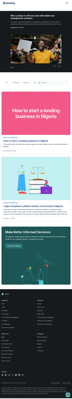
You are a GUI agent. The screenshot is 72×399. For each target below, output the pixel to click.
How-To (26, 83)
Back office (40, 314)
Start (3, 304)
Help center (5, 340)
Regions (39, 344)
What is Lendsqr (42, 337)
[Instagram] (23, 375)
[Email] (6, 375)
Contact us (40, 350)
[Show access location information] (3, 294)
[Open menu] (67, 3)
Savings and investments (44, 321)
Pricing (39, 304)
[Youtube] (16, 375)
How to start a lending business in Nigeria (25, 140)
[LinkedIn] (9, 375)
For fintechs (5, 314)
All (6, 83)
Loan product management (45, 317)
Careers (39, 347)
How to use (40, 307)
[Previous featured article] (54, 66)
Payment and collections (44, 324)
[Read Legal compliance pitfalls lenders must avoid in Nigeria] (36, 178)
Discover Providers (7, 350)
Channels (40, 310)
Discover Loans (6, 357)
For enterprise (6, 324)
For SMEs (4, 321)
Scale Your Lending (14, 246)
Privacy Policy (55, 383)
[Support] (2, 375)
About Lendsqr (41, 340)
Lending (36, 83)
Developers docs (7, 344)
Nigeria (7, 294)
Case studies (5, 347)
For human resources (8, 327)
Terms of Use (66, 383)
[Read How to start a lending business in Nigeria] (36, 113)
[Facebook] (19, 375)
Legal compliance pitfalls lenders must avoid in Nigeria (33, 206)
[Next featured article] (59, 66)
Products (16, 83)
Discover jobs (6, 361)
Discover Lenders (7, 354)
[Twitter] (13, 375)
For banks (5, 310)
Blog (3, 337)
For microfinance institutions (10, 317)
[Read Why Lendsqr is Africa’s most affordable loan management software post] (36, 49)
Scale (3, 307)
